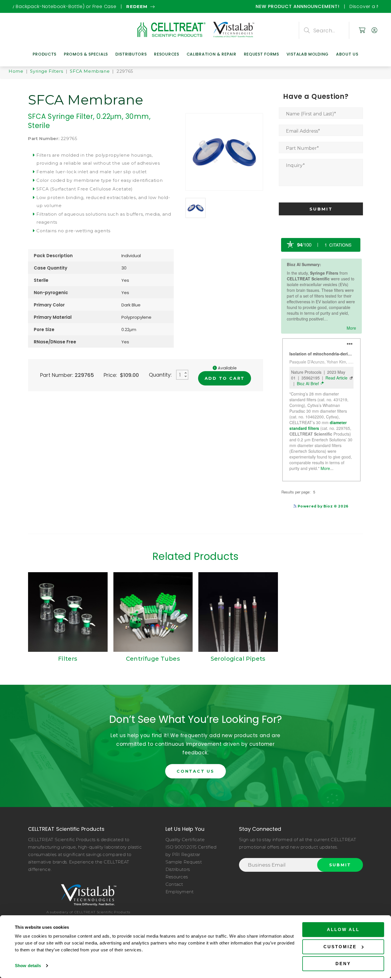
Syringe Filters (46, 71)
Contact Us (195, 771)
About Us (347, 54)
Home (16, 71)
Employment (179, 891)
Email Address (303, 131)
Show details (28, 965)
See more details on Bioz (335, 510)
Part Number (302, 148)
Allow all (343, 929)
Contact (174, 884)
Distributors (131, 54)
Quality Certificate (185, 839)
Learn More (298, 6)
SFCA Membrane (90, 71)
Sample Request (183, 862)
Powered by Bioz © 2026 (322, 506)
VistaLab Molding (308, 54)
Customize (340, 946)
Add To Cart (225, 378)
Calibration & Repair (211, 54)
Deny (343, 963)
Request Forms (261, 54)
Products (44, 54)
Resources (166, 54)
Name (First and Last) (311, 114)
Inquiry (295, 165)
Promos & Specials (86, 54)
